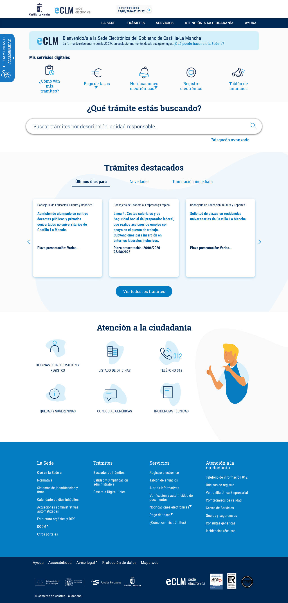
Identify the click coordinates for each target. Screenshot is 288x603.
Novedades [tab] (139, 181)
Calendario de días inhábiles (58, 499)
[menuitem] (108, 25)
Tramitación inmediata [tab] (192, 181)
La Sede (108, 22)
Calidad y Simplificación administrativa (110, 482)
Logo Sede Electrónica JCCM (74, 11)
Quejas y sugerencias (221, 515)
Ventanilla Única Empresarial (227, 492)
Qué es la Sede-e (49, 472)
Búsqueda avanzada (230, 140)
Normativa (44, 480)
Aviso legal (85, 562)
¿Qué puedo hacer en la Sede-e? (198, 43)
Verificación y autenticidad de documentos (171, 497)
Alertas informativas (164, 488)
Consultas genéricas (220, 523)
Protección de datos (119, 562)
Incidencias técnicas (220, 531)
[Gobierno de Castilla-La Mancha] (39, 9)
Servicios (164, 22)
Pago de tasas (160, 515)
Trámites (136, 22)
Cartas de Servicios (220, 508)
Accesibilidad (60, 562)
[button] (28, 241)
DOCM (41, 526)
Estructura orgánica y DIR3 (56, 519)
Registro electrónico (164, 472)
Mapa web (149, 562)
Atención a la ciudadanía (209, 22)
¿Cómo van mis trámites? (168, 522)
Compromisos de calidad (224, 500)
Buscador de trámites (108, 472)
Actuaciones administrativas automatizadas (57, 509)
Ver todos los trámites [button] (148, 291)
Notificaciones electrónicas (169, 507)
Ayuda (250, 22)
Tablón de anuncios (164, 480)
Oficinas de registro (220, 485)
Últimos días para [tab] (91, 181)
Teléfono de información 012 (227, 477)
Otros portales (47, 534)
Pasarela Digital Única (109, 492)
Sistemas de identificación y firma (57, 490)
